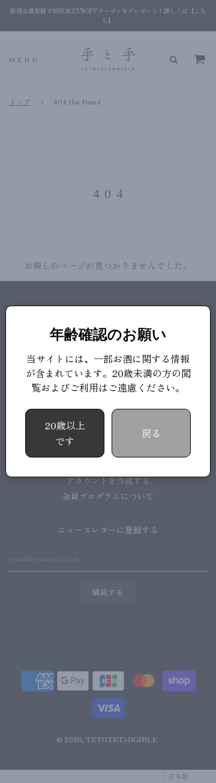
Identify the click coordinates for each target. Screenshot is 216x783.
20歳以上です (65, 433)
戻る (151, 433)
